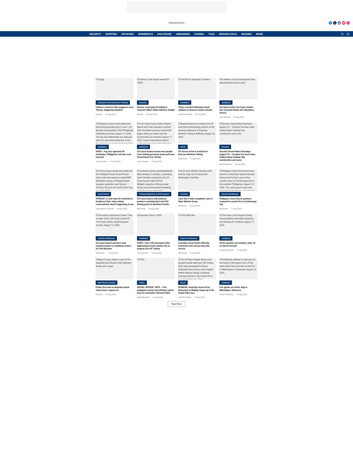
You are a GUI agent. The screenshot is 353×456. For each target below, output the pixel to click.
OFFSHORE (127, 34)
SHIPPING (111, 34)
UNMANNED (183, 34)
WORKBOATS (145, 34)
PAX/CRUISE (164, 34)
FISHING (199, 34)
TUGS (211, 34)
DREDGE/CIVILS (228, 34)
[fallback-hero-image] (115, 88)
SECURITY (95, 34)
